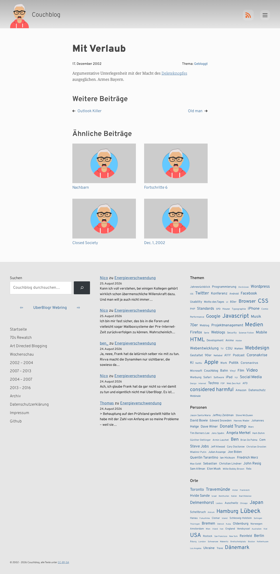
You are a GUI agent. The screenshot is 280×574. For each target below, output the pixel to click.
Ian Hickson (227, 458)
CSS (263, 301)
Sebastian (210, 464)
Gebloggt (201, 64)
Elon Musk (214, 469)
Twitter (202, 293)
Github (22, 422)
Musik (256, 316)
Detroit (220, 524)
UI (227, 302)
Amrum (211, 512)
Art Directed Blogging (28, 346)
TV (222, 348)
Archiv (15, 396)
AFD (245, 383)
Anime (229, 340)
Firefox (196, 332)
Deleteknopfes (174, 73)
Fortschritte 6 (155, 187)
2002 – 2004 (21, 363)
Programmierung (224, 287)
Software (219, 377)
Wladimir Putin (198, 452)
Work (223, 363)
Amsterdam (197, 529)
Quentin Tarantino (204, 457)
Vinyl (233, 371)
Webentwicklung (204, 348)
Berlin (259, 535)
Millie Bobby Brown (233, 469)
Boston (251, 541)
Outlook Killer (89, 111)
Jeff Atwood (218, 446)
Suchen (16, 278)
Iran (221, 529)
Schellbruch (198, 512)
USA (195, 535)
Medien (254, 324)
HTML (197, 339)
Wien (208, 529)
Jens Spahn (217, 433)
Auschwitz (231, 503)
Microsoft (196, 371)
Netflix (198, 363)
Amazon (241, 390)
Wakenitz (224, 541)
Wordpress (260, 286)
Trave (220, 548)
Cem (262, 440)
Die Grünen (243, 287)
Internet (202, 383)
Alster (235, 490)
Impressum (19, 413)
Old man (195, 111)
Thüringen (195, 524)
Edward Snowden (221, 420)
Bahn (224, 371)
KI (191, 363)
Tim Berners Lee (199, 433)
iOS (191, 294)
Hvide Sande (200, 496)
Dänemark (237, 547)
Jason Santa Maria (200, 415)
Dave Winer (209, 427)
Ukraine (209, 548)
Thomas (107, 403)
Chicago (244, 503)
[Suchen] (82, 287)
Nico (104, 278)
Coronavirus (249, 363)
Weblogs (218, 332)
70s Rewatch (21, 337)
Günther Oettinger (200, 440)
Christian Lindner (230, 464)
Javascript (235, 316)
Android (234, 294)
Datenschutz (257, 390)
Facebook (249, 293)
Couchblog (211, 371)
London (202, 541)
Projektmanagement (227, 325)
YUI (236, 377)
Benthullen (224, 496)
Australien (257, 529)
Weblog (204, 325)
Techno (213, 383)
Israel (214, 496)
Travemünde (218, 489)
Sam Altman (197, 469)
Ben (235, 439)
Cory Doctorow (236, 446)
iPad (229, 377)
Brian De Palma (248, 440)
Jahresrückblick (200, 287)
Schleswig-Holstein (241, 518)
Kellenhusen (263, 541)
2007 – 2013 (20, 371)
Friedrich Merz (247, 457)
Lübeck (250, 511)
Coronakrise (257, 355)
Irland (215, 529)
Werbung (195, 377)
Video (252, 370)
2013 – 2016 (20, 388)
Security (232, 332)
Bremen (208, 523)
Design (193, 383)
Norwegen (256, 524)
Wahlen (238, 348)
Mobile (261, 332)
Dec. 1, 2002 (154, 243)
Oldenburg (240, 524)
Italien (234, 496)
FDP (223, 383)
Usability (196, 302)
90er (208, 355)
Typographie (239, 309)
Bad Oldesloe (245, 496)
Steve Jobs (199, 446)
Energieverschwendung (135, 278)
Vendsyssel (243, 529)
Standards (205, 308)
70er (194, 325)
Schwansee (213, 541)
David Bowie (199, 421)
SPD (218, 309)
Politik (234, 363)
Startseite (18, 329)
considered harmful (212, 390)
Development (215, 340)
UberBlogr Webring (50, 307)
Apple (211, 362)
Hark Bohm (258, 433)
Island (225, 518)
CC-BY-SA (63, 562)
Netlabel (218, 355)
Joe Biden (235, 452)
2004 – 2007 (21, 379)
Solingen (258, 518)
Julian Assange (217, 452)
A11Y (227, 355)
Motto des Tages (214, 302)
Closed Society (85, 243)
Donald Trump (233, 426)
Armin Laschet (221, 440)
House (226, 309)
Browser (247, 302)
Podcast (239, 355)
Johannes (257, 420)
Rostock (207, 536)
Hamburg (227, 511)
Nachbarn (80, 187)
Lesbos (219, 503)
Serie (206, 332)
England (230, 529)
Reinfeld (246, 536)
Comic (264, 309)
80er (233, 302)
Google (213, 317)
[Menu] (265, 15)
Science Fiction (246, 332)
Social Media (251, 377)
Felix (249, 469)
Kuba (228, 524)
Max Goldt (195, 464)
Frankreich (245, 490)
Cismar (216, 518)
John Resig (252, 463)
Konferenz (219, 293)
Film (241, 371)
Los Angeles (195, 548)
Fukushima (204, 518)
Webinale (195, 396)
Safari (207, 377)
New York (233, 536)
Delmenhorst (202, 503)
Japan (256, 503)
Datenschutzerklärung (29, 404)
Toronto (197, 489)
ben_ (104, 343)
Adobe (239, 340)
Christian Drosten (256, 446)
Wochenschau (22, 354)
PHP (192, 309)
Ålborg (193, 541)
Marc (251, 427)
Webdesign (257, 348)
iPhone (254, 308)
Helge (194, 427)
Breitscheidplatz (238, 541)
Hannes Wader (241, 420)
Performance (197, 317)
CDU (229, 349)
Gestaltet (196, 355)
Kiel (265, 529)
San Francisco (220, 536)
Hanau (194, 518)
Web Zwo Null (233, 383)
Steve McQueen (244, 415)
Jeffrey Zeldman (223, 415)
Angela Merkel (238, 433)
